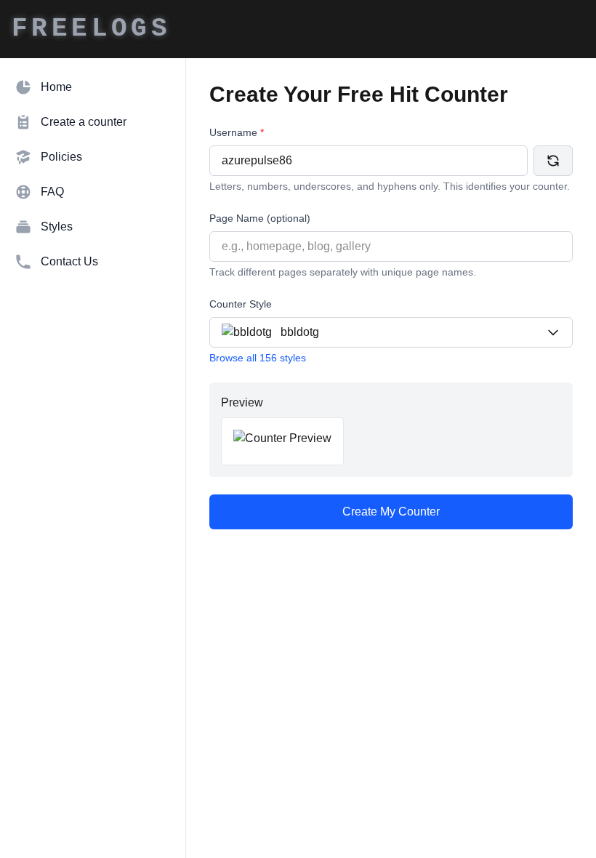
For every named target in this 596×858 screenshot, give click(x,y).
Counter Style (240, 304)
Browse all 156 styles (257, 358)
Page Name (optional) (259, 218)
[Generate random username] (553, 160)
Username (236, 132)
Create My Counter (391, 511)
